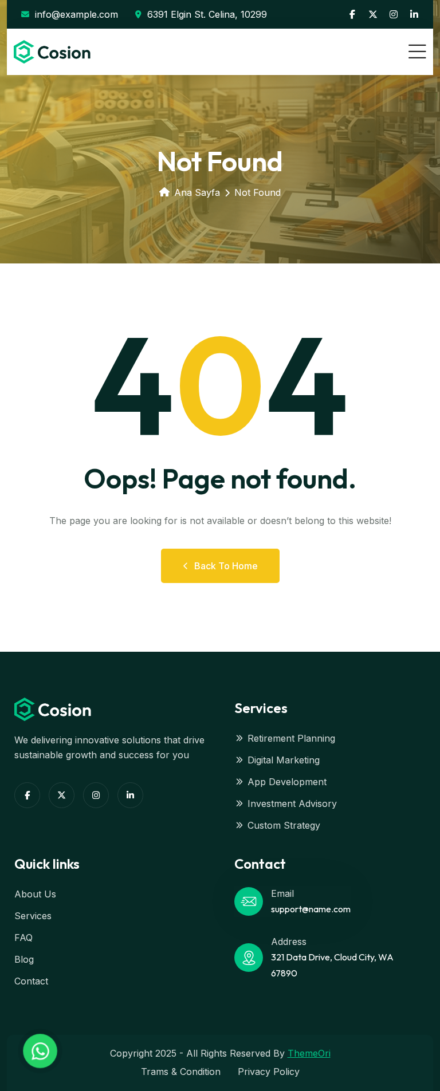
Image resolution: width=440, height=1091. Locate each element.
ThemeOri (309, 1053)
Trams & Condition (181, 1071)
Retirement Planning (291, 738)
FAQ (23, 937)
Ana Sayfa (197, 192)
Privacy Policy (269, 1071)
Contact (31, 981)
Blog (24, 959)
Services (33, 915)
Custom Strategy (283, 825)
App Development (287, 781)
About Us (35, 894)
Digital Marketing (283, 760)
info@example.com (76, 14)
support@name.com (311, 909)
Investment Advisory (292, 803)
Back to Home (226, 566)
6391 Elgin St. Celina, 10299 (207, 14)
